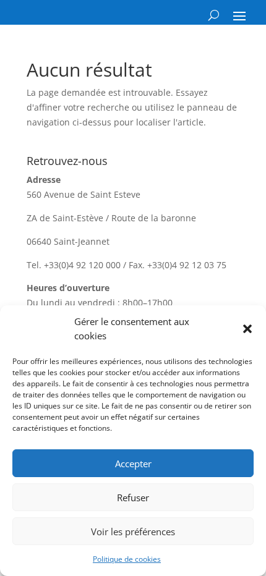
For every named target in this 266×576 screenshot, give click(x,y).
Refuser (133, 497)
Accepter (133, 463)
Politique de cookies (127, 559)
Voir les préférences (133, 531)
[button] (247, 329)
